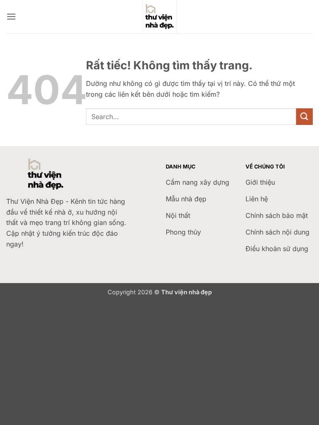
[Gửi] (304, 116)
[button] (11, 16)
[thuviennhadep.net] (159, 16)
